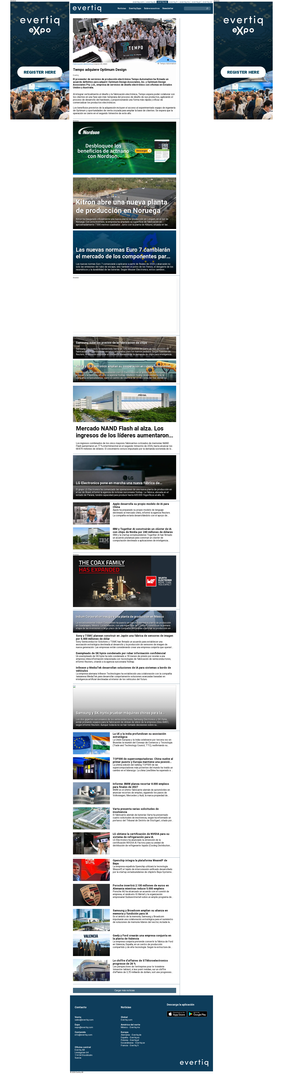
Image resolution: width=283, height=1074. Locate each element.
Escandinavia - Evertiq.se (133, 1042)
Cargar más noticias (125, 990)
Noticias (122, 8)
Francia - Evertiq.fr (130, 1045)
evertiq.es (162, 2)
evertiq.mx (185, 2)
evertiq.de (151, 2)
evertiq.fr (173, 2)
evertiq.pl (196, 2)
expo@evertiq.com (84, 1027)
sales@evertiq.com (84, 1019)
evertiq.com (138, 2)
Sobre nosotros (152, 8)
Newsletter (167, 8)
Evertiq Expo (135, 8)
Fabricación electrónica (83, 64)
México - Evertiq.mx (130, 1027)
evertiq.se (207, 2)
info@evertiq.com (83, 1035)
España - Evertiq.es (130, 1037)
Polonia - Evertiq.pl (130, 1040)
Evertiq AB (87, 8)
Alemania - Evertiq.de (131, 1035)
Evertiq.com (126, 1019)
